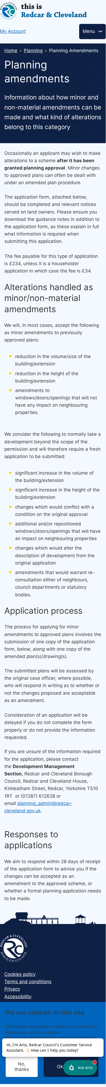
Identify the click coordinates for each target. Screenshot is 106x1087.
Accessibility (17, 996)
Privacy (12, 989)
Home (10, 50)
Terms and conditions (28, 981)
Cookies (70, 1049)
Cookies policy (20, 974)
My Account (13, 31)
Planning (33, 50)
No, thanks (21, 1066)
